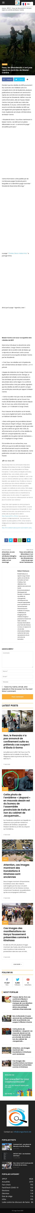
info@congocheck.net (22, 1132)
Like (7, 978)
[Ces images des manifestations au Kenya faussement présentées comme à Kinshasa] (17, 914)
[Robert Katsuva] (9, 605)
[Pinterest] (15, 540)
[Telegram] (29, 540)
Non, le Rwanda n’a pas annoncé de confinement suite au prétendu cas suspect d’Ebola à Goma (17, 741)
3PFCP (9, 8)
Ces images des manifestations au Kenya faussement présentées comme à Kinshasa (16, 934)
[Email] (24, 540)
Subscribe (28, 978)
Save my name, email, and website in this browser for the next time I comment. (17, 689)
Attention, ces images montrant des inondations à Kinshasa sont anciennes (16, 871)
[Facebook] (6, 540)
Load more (16, 964)
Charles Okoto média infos (18, 253)
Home (4, 8)
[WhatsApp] (20, 540)
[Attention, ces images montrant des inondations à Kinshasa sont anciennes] (17, 850)
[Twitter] (11, 540)
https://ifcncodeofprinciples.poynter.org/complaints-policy (17, 528)
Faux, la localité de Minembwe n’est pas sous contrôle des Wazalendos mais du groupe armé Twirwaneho (26, 557)
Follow (17, 978)
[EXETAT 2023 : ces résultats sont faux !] (7, 1156)
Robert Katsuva (23, 571)
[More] (27, 79)
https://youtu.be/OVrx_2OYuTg (10, 516)
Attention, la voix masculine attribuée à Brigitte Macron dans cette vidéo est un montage (9, 557)
